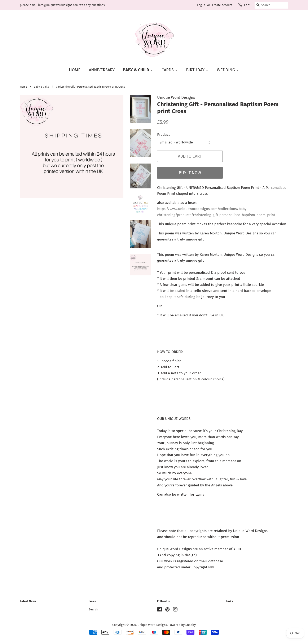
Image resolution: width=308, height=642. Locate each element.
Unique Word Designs (152, 625)
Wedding (226, 69)
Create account (222, 5)
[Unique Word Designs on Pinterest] (167, 610)
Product (163, 134)
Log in (201, 5)
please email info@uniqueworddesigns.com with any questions (62, 5)
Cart (247, 5)
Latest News (28, 601)
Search (93, 609)
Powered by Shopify (182, 625)
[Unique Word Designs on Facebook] (159, 610)
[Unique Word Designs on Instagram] (175, 610)
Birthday (196, 69)
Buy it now (190, 172)
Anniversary (102, 69)
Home (74, 69)
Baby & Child (136, 69)
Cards (168, 69)
